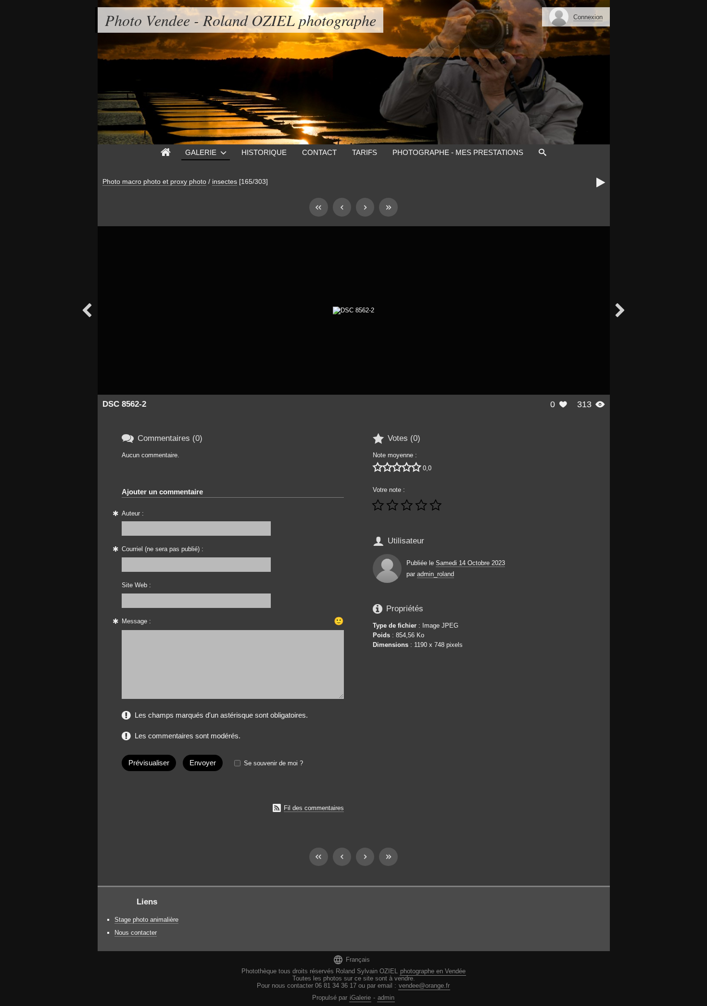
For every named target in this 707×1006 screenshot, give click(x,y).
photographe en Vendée (433, 971)
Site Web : (136, 585)
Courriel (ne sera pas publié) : (162, 549)
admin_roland (435, 574)
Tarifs (364, 152)
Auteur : (133, 513)
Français (351, 959)
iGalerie (360, 997)
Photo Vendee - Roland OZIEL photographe (240, 20)
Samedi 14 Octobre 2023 (470, 563)
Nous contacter (135, 932)
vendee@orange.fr (424, 985)
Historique (264, 152)
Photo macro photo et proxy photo (154, 181)
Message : (136, 621)
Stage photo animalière (146, 919)
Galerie (200, 152)
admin (386, 997)
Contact (319, 152)
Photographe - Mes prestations (457, 152)
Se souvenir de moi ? (273, 763)
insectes (224, 181)
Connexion (588, 17)
